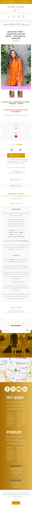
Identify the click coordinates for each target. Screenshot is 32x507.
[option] (12, 94)
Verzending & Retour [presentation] (16, 194)
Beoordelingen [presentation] (16, 198)
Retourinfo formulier (17, 281)
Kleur (15, 133)
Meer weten (16, 498)
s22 (23, 312)
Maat (15, 124)
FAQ (16, 474)
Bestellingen (16, 487)
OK (16, 503)
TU (16, 128)
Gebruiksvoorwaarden (16, 468)
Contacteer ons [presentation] (16, 203)
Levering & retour (16, 470)
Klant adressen (16, 485)
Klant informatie (16, 483)
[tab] (16, 193)
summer (10, 310)
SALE (16, 88)
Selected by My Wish (17, 105)
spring (18, 310)
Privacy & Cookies (16, 472)
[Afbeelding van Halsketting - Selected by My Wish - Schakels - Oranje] (12, 94)
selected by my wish (12, 312)
